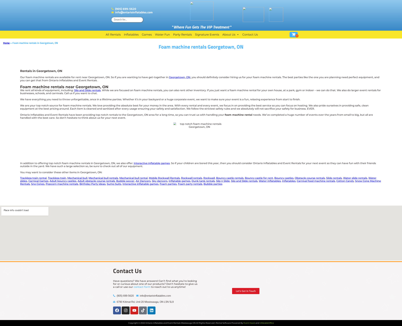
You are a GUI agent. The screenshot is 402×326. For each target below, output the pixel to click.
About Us (228, 34)
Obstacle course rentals (310, 178)
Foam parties (168, 183)
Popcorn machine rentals (62, 183)
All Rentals (113, 34)
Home (6, 43)
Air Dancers (143, 181)
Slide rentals (334, 178)
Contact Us (250, 34)
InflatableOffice (267, 323)
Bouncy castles (283, 178)
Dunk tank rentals (203, 181)
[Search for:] (127, 19)
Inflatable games (179, 181)
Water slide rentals (355, 178)
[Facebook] (117, 310)
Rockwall (209, 178)
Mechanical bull (77, 178)
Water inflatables (270, 181)
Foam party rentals (190, 183)
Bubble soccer (125, 181)
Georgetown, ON (179, 77)
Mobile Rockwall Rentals (164, 178)
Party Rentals (182, 34)
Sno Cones (37, 183)
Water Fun (162, 34)
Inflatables (131, 34)
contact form (142, 286)
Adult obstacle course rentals (96, 181)
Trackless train (57, 178)
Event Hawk (249, 323)
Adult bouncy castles (63, 181)
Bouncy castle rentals (230, 178)
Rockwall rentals (191, 178)
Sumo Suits (114, 183)
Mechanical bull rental (133, 178)
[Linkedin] (151, 310)
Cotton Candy (345, 181)
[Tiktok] (143, 310)
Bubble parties (213, 183)
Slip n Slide (223, 181)
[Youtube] (134, 310)
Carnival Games (38, 181)
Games (147, 34)
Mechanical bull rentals (103, 178)
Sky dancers (159, 181)
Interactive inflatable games (152, 163)
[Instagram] (126, 310)
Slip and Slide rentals (87, 90)
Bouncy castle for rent (259, 178)
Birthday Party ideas (92, 183)
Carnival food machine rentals (316, 181)
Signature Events (207, 34)
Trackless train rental (33, 178)
